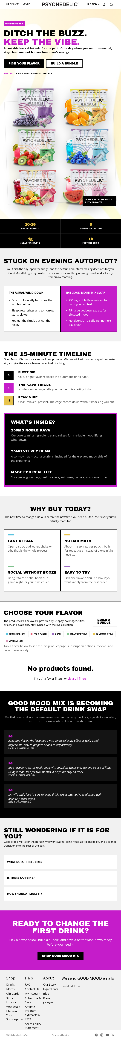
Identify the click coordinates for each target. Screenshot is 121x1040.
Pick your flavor (24, 63)
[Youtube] (107, 1035)
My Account (32, 993)
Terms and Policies (60, 1035)
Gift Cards (12, 993)
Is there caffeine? (21, 878)
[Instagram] (102, 1035)
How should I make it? (24, 894)
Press (46, 998)
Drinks (10, 984)
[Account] (104, 4)
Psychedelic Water (21, 1035)
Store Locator (11, 1000)
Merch (10, 989)
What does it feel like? (24, 862)
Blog (46, 993)
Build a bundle (64, 63)
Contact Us (32, 989)
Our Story (49, 984)
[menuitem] (26, 4)
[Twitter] (113, 1035)
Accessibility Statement (33, 1026)
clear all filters (77, 678)
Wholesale (13, 1007)
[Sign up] (111, 986)
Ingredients (50, 989)
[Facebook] (96, 1035)
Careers (48, 1003)
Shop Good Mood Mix (60, 956)
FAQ (27, 984)
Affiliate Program (30, 1009)
